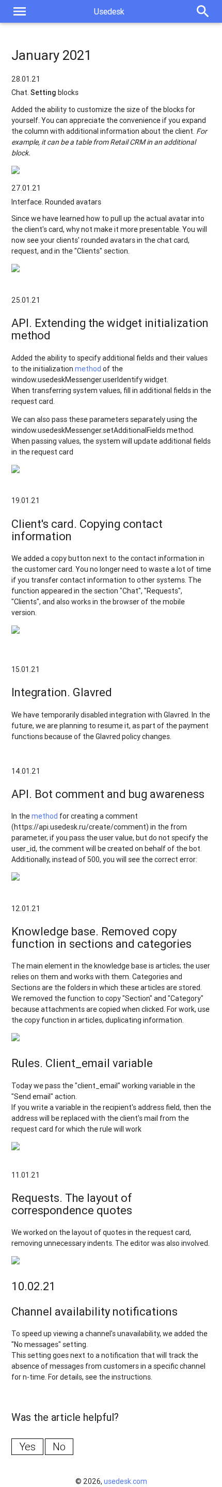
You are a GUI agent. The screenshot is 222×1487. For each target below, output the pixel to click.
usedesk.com (125, 1481)
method (88, 368)
